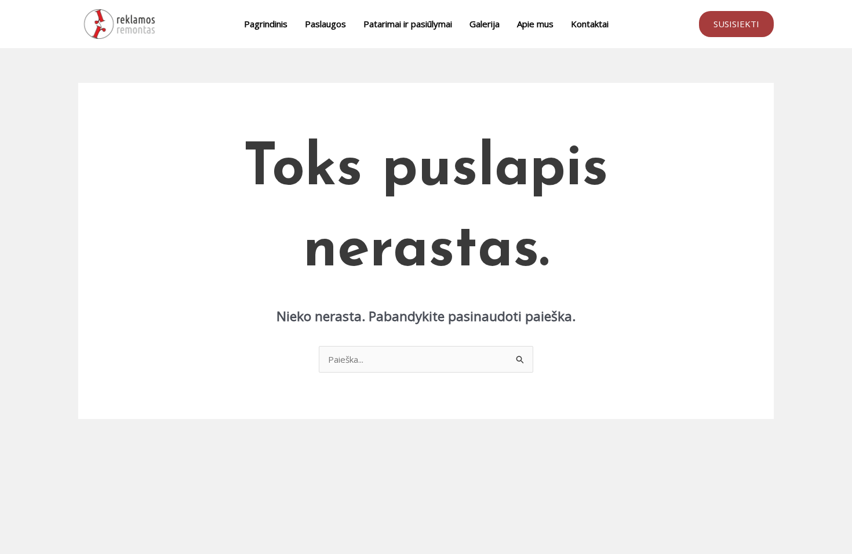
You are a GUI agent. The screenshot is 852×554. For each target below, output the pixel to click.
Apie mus (535, 24)
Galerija (484, 24)
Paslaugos (325, 24)
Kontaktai (590, 24)
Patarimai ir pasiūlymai (407, 24)
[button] (736, 24)
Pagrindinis (265, 24)
